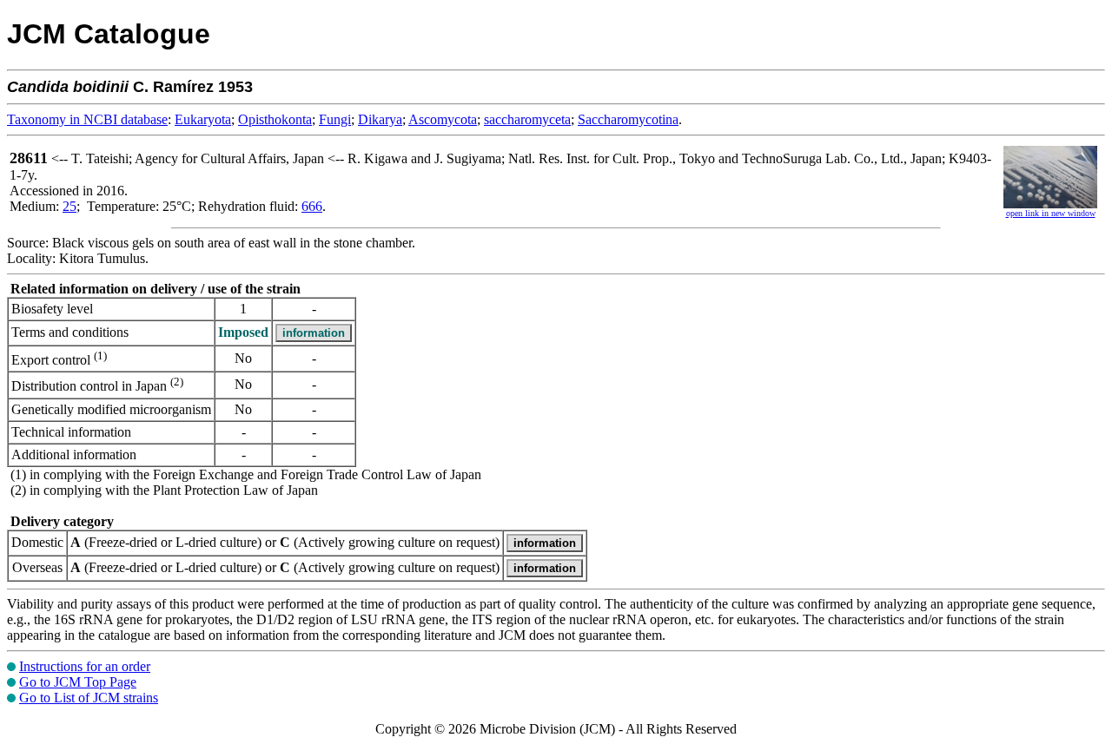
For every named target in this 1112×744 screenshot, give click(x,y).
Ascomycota (442, 119)
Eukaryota (203, 119)
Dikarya (380, 119)
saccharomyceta (527, 119)
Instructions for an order (84, 666)
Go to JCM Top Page (77, 682)
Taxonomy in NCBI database (87, 119)
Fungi (335, 119)
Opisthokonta (275, 119)
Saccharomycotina (628, 119)
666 (311, 206)
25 (69, 206)
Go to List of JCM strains (88, 697)
